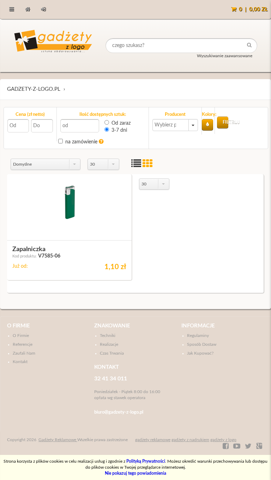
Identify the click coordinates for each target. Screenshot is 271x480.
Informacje (198, 325)
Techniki (107, 335)
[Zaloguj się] (43, 9)
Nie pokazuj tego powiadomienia (135, 473)
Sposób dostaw (201, 344)
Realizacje (109, 344)
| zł (253, 9)
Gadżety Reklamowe (57, 440)
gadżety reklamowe (152, 440)
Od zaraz (121, 123)
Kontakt (20, 362)
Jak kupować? (200, 353)
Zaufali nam (24, 353)
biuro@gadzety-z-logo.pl (118, 412)
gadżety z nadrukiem (190, 440)
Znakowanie (112, 325)
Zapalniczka (29, 249)
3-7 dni (119, 130)
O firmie (18, 325)
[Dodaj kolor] (207, 124)
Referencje (22, 344)
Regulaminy (198, 335)
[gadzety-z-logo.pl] (54, 46)
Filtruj (225, 122)
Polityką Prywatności (145, 461)
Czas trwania (112, 353)
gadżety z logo (223, 440)
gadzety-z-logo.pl (33, 89)
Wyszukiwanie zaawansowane (224, 56)
